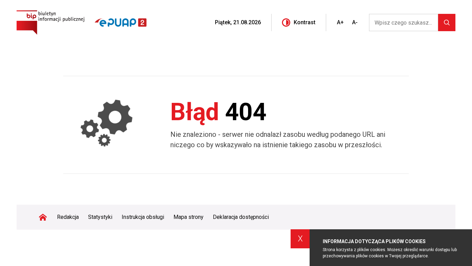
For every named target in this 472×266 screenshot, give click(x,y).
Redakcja (68, 217)
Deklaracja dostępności (241, 217)
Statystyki (100, 217)
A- (355, 22)
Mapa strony (188, 217)
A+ (340, 22)
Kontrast (304, 22)
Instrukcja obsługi (143, 217)
